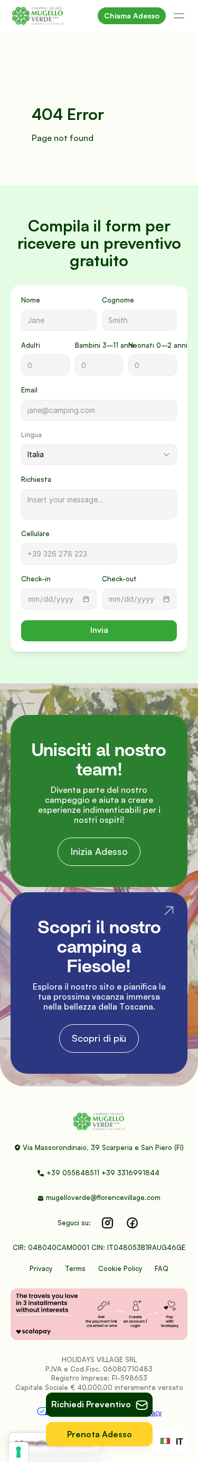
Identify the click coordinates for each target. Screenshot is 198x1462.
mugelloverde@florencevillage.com (103, 1197)
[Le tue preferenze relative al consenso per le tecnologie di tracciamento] (18, 1452)
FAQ (161, 1268)
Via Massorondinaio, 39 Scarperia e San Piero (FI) (103, 1147)
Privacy (41, 1268)
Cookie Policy (120, 1268)
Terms (75, 1268)
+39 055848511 (72, 1172)
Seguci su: (74, 1222)
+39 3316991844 (131, 1172)
